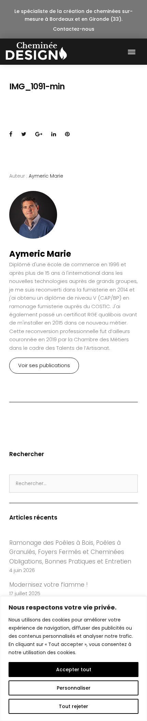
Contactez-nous (73, 29)
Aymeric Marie (46, 175)
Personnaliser (74, 688)
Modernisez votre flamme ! (48, 585)
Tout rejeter (73, 706)
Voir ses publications (44, 365)
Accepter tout (73, 669)
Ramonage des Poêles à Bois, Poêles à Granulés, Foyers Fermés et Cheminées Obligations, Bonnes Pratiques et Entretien (70, 552)
